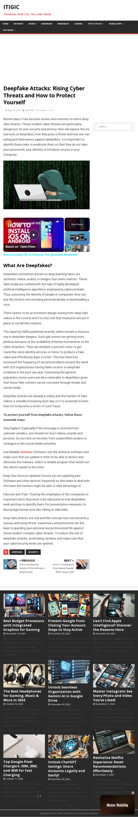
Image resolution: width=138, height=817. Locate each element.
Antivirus (26, 452)
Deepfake (17, 552)
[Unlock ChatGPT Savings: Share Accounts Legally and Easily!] (69, 756)
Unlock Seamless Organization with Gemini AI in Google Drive (65, 694)
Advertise (94, 813)
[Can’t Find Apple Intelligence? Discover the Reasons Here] (114, 615)
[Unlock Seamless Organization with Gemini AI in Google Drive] (69, 681)
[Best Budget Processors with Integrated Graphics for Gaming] (24, 615)
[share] (57, 222)
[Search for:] (113, 127)
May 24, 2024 (14, 110)
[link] (8, 223)
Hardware (46, 23)
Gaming (78, 23)
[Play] (77, 238)
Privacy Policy (70, 813)
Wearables (63, 23)
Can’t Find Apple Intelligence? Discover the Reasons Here (112, 625)
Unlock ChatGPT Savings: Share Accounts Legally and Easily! (66, 768)
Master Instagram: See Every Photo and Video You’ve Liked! (112, 695)
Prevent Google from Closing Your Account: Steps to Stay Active (67, 625)
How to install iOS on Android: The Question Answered (33, 223)
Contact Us (83, 813)
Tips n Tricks (95, 23)
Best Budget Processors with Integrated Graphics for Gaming (23, 625)
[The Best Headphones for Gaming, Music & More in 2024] (24, 685)
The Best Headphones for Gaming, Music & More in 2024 (22, 695)
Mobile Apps (115, 23)
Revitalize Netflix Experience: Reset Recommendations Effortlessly (109, 764)
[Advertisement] (69, 57)
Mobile (32, 23)
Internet (18, 23)
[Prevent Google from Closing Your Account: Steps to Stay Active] (69, 615)
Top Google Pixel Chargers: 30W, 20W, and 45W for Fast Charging (20, 768)
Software (8, 30)
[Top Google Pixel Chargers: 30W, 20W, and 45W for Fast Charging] (24, 756)
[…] (39, 796)
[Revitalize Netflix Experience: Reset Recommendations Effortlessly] (114, 751)
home (5, 23)
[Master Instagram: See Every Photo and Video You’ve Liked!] (114, 685)
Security (33, 552)
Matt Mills (29, 110)
